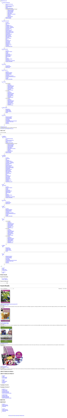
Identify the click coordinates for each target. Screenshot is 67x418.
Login (3, 272)
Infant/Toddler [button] (8, 83)
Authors (3, 376)
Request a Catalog (4, 389)
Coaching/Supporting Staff (10, 5)
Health (7, 112)
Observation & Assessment (11, 148)
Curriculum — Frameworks (10, 27)
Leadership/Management (9, 8)
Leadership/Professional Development (11, 120)
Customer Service (4, 390)
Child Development (10, 10)
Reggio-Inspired (8, 178)
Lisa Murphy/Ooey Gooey (9, 121)
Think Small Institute (5, 405)
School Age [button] (7, 98)
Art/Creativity (8, 23)
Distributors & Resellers (5, 392)
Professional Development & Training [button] (11, 143)
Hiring (7, 7)
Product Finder (4, 269)
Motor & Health (8, 56)
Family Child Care (10, 12)
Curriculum (9, 89)
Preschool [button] (7, 90)
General (7, 53)
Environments (8, 65)
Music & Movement (9, 36)
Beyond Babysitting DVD (4, 343)
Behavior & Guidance (9, 51)
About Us (3, 375)
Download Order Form (5, 391)
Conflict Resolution (8, 25)
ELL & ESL (7, 119)
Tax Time (7, 77)
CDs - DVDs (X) (4, 278)
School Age (9, 15)
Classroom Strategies (9, 118)
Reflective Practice (8, 17)
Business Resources (9, 73)
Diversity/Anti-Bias (10, 11)
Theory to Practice (8, 18)
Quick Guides (8, 41)
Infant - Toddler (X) (5, 279)
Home (3, 268)
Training (7, 78)
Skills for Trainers (10, 16)
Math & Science (8, 34)
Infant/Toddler (10, 13)
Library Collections (5, 404)
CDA (6, 139)
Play (6, 57)
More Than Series (8, 35)
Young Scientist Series (9, 46)
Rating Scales (8, 42)
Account (3, 267)
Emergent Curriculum (9, 165)
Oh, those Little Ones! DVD (4, 322)
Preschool (9, 14)
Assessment (7, 160)
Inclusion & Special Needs (9, 32)
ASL (6, 24)
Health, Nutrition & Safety (9, 31)
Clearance (3, 408)
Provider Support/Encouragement (10, 76)
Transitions (7, 45)
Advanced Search (4, 270)
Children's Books (10, 87)
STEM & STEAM (8, 44)
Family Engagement (9, 6)
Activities (7, 22)
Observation (7, 37)
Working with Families (9, 61)
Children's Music (8, 110)
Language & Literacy (9, 54)
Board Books (8, 109)
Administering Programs (9, 4)
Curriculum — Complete (9, 26)
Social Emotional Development (10, 60)
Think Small (4, 406)
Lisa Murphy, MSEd (6, 304)
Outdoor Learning (8, 38)
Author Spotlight (4, 377)
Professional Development (9, 75)
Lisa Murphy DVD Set (3, 366)
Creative (7, 52)
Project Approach (8, 40)
